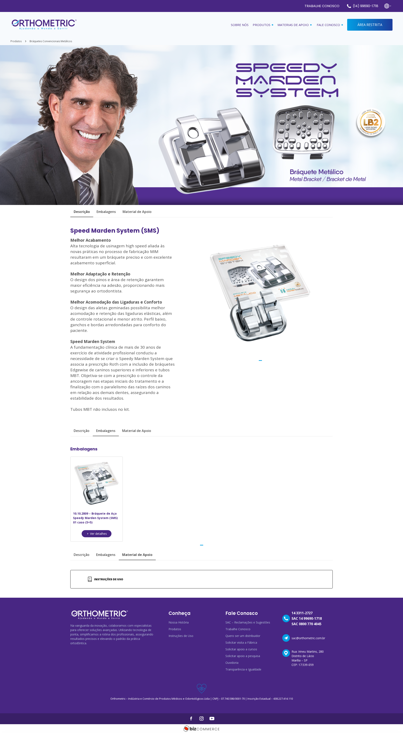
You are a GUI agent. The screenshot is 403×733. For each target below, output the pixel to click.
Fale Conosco (328, 25)
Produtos (16, 41)
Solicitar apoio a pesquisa (242, 656)
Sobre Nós (240, 25)
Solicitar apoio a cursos (241, 649)
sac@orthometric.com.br (308, 638)
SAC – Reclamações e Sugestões (247, 622)
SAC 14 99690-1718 (307, 618)
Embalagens (106, 211)
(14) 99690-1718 (365, 6)
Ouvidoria (231, 663)
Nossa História (179, 622)
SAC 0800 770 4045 (306, 624)
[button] (260, 360)
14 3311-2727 (302, 613)
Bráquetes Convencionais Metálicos (51, 41)
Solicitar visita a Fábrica (241, 642)
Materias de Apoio (293, 25)
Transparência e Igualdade (243, 669)
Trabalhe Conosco (322, 6)
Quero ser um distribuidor (242, 636)
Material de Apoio (137, 211)
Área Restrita (369, 24)
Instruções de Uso (108, 579)
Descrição (81, 430)
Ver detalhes (98, 534)
